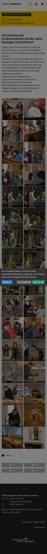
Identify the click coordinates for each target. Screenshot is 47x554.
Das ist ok (38, 282)
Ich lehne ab (24, 282)
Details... (7, 282)
